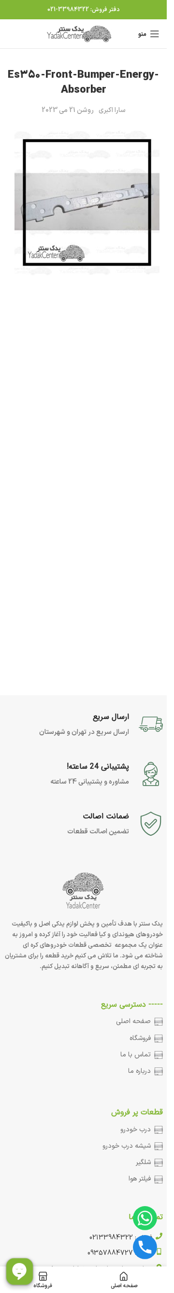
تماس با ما (135, 1055)
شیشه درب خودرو (126, 1146)
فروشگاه (140, 1038)
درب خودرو (135, 1129)
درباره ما (139, 1071)
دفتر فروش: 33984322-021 (83, 9)
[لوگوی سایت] (80, 33)
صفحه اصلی (133, 1021)
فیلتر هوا (140, 1179)
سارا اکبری (112, 110)
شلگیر (143, 1162)
